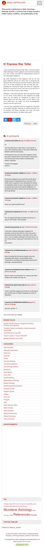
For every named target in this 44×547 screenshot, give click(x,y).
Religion (6, 394)
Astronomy (7, 353)
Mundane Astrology (18, 509)
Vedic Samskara (9, 411)
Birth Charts (16, 504)
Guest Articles (8, 372)
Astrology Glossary (18, 535)
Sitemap (28, 535)
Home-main (7, 375)
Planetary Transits (9, 389)
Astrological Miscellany (11, 350)
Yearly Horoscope (9, 419)
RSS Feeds (34, 535)
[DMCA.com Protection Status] (22, 544)
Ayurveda (6, 356)
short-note (7, 397)
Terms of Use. (26, 541)
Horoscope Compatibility (26, 504)
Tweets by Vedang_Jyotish (11, 527)
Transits (33, 514)
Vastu (5, 402)
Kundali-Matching (12, 506)
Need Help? (22, 533)
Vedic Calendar (8, 408)
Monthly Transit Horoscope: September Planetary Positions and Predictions (19, 324)
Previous (28, 123)
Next (35, 123)
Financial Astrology (9, 361)
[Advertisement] (22, 38)
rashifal (11, 515)
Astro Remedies (8, 347)
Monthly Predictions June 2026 (13, 338)
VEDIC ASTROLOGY (16, 2)
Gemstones (7, 369)
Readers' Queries (9, 391)
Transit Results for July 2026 (12, 333)
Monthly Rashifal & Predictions (13, 386)
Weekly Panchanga (10, 416)
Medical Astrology (9, 383)
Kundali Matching (9, 378)
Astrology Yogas (8, 504)
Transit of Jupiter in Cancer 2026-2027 (15, 336)
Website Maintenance (10, 413)
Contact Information (12, 533)
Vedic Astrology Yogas (10, 405)
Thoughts (6, 399)
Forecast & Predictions (10, 364)
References (21, 514)
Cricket (6, 358)
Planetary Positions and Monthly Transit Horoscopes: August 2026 (20, 329)
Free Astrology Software (11, 367)
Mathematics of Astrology (11, 380)
